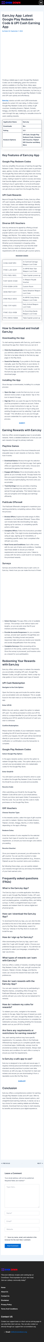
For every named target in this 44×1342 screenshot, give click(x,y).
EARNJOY (22, 1081)
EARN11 (22, 423)
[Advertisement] (22, 56)
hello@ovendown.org (19, 1332)
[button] (41, 3)
